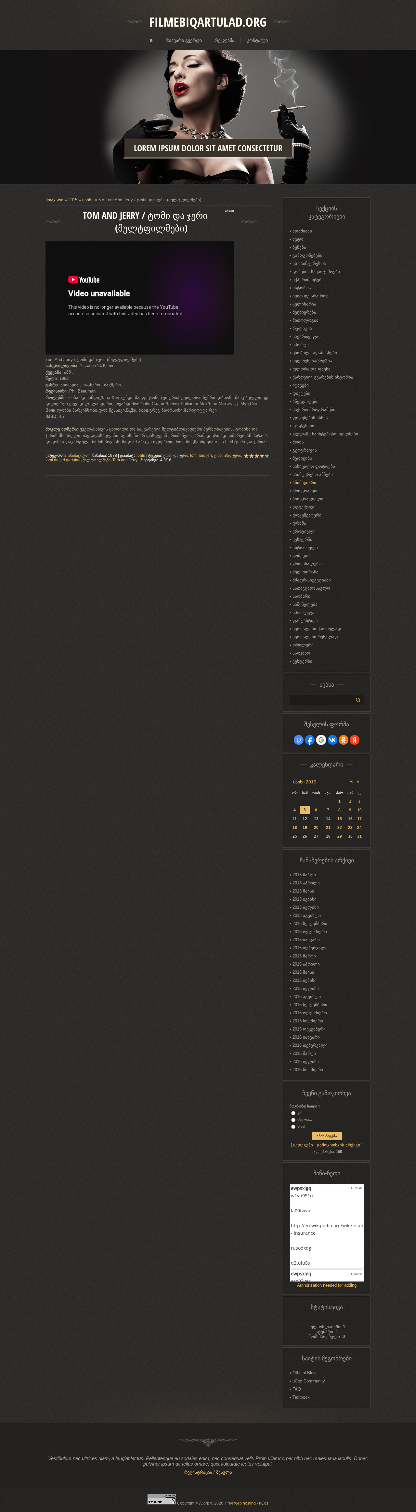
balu (141, 455)
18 (294, 827)
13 (316, 819)
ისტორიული (305, 547)
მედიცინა (302, 458)
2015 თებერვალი (310, 947)
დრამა (299, 523)
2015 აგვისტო (306, 996)
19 (305, 827)
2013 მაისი (303, 891)
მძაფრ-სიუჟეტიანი (311, 580)
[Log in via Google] (321, 740)
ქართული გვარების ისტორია (322, 377)
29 (339, 836)
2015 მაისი (303, 972)
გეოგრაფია (304, 450)
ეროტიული (304, 531)
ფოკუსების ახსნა (310, 417)
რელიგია (302, 328)
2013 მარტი (304, 874)
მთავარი (54, 199)
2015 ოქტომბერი (309, 1012)
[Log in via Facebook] (310, 740)
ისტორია (301, 287)
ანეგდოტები (305, 401)
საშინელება (305, 604)
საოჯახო (301, 653)
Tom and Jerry (124, 460)
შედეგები (303, 1145)
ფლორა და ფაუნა (311, 369)
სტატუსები (303, 425)
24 (359, 827)
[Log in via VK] (332, 740)
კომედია (301, 555)
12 (305, 819)
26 (305, 836)
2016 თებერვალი (310, 1045)
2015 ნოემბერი (307, 1020)
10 (359, 810)
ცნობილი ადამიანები (314, 352)
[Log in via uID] (299, 740)
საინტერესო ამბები (312, 474)
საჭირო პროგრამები (313, 409)
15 (339, 819)
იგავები (300, 385)
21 (328, 827)
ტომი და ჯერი (175, 455)
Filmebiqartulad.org (208, 22)
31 (359, 836)
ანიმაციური (78, 455)
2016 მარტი (304, 1053)
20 (316, 827)
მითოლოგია (305, 320)
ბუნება (299, 247)
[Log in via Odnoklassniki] (343, 740)
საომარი (301, 596)
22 (339, 827)
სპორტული (304, 612)
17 (359, 819)
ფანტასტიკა (305, 620)
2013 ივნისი (304, 899)
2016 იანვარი (306, 1037)
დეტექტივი (304, 507)
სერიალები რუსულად (315, 636)
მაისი (88, 199)
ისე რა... (304, 1119)
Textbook (301, 1397)
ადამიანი (302, 231)
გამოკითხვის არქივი (338, 1145)
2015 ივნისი (304, 980)
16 (350, 819)
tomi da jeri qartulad (63, 460)
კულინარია (304, 304)
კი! (299, 1113)
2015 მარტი (304, 956)
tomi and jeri (201, 455)
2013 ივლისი (305, 907)
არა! (301, 1126)
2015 (72, 199)
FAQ (296, 1389)
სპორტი (300, 344)
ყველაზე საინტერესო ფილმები (325, 433)
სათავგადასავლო (311, 588)
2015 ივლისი (305, 988)
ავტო (297, 239)
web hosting (245, 1503)
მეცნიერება (304, 312)
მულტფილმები (96, 460)
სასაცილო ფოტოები (313, 466)
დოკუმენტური (306, 515)
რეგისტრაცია (198, 1472)
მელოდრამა (305, 571)
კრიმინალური (307, 563)
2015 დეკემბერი (309, 1029)
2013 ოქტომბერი (309, 931)
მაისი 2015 (304, 781)
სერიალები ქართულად (316, 628)
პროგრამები (305, 490)
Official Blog (304, 1372)
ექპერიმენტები (308, 279)
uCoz (263, 1503)
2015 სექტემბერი (309, 1004)
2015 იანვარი (306, 939)
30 (350, 836)
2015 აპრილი (306, 964)
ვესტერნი (302, 539)
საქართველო (306, 336)
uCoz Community (308, 1381)
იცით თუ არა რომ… (312, 296)
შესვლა (224, 1472)
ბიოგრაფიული (307, 498)
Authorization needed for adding (327, 1285)
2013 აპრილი (306, 883)
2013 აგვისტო (306, 915)
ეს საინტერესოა (309, 263)
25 (294, 836)
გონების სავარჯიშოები (316, 271)
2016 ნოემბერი (307, 1069)
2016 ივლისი (305, 1061)
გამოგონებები (307, 255)
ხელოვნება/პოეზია (312, 360)
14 (328, 819)
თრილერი (303, 645)
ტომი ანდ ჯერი (227, 455)
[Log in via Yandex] (354, 740)
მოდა (298, 442)
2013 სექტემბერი (309, 923)
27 (316, 836)
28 (328, 836)
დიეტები (301, 393)
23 (350, 827)
